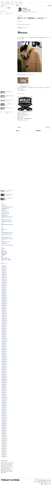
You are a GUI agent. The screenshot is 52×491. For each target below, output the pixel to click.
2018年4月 (3, 430)
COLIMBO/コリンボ (5, 208)
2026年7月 (3, 267)
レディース (3, 248)
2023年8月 (3, 325)
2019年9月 (3, 402)
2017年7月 (3, 445)
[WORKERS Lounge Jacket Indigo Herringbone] (3, 194)
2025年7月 (3, 287)
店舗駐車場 (3, 254)
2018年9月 (3, 422)
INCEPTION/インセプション (6, 219)
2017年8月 (3, 443)
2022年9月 (3, 343)
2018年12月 (4, 417)
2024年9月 (3, 303)
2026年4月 (3, 272)
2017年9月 (3, 441)
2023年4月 (3, 331)
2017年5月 (3, 448)
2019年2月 (3, 413)
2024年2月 (3, 315)
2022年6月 (3, 348)
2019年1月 (3, 415)
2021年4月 (3, 371)
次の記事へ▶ (49, 5)
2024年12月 (4, 298)
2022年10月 (4, 341)
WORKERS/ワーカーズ (5, 241)
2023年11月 (4, 320)
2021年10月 (4, 361)
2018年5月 (3, 428)
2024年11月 (4, 300)
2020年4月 (3, 390)
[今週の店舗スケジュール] (3, 13)
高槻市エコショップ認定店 (6, 259)
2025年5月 (3, 290)
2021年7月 (3, 366)
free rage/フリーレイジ (5, 211)
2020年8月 (3, 384)
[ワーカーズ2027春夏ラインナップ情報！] (3, 190)
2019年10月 (4, 400)
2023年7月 (3, 326)
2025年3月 (3, 293)
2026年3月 (3, 274)
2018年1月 (3, 435)
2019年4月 (3, 410)
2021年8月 (3, 364)
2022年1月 (3, 356)
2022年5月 (3, 349)
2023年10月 (4, 321)
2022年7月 (3, 346)
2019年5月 (3, 408)
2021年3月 (3, 372)
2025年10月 (4, 282)
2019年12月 (4, 397)
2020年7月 (3, 385)
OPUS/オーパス (4, 229)
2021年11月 (4, 359)
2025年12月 (4, 279)
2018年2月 (3, 433)
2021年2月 (3, 374)
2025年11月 (4, 280)
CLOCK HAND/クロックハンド (7, 206)
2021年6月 (3, 367)
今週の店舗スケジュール (9, 13)
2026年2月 (3, 275)
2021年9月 (3, 362)
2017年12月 (4, 436)
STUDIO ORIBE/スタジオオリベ (7, 232)
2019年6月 (3, 407)
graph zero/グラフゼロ (5, 213)
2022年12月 (4, 338)
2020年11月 (4, 379)
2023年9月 (3, 323)
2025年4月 (3, 292)
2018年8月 (3, 423)
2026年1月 (3, 277)
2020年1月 (3, 395)
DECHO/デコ (3, 210)
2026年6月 (3, 269)
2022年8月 (3, 344)
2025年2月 (3, 295)
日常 (2, 256)
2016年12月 (4, 456)
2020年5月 (3, 389)
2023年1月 (3, 336)
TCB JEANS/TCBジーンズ (6, 237)
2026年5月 (3, 270)
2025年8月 (3, 285)
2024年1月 (3, 316)
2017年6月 (3, 446)
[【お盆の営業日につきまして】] (3, 198)
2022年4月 (3, 351)
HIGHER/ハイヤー (4, 215)
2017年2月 (3, 453)
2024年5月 (3, 310)
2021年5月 (3, 369)
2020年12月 (4, 377)
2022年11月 (4, 339)
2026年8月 (3, 265)
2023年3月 (3, 333)
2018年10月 (4, 420)
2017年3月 (3, 451)
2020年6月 (3, 387)
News (2, 227)
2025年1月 (3, 297)
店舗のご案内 (3, 251)
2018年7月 (3, 425)
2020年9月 (3, 382)
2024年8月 (3, 305)
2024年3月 (3, 313)
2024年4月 (3, 311)
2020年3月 (3, 392)
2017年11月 (4, 438)
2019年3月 (3, 412)
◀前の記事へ (18, 5)
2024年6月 (3, 308)
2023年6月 (3, 328)
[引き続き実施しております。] (3, 91)
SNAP (2, 230)
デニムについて (4, 243)
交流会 (2, 249)
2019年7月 (3, 405)
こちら (49, 484)
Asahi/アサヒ (3, 205)
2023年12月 (4, 318)
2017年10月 (4, 440)
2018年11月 (4, 418)
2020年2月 (3, 394)
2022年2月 (3, 354)
